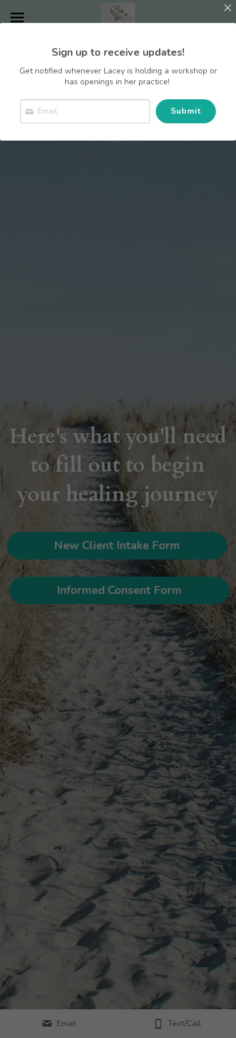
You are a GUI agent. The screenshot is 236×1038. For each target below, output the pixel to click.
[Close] (227, 8)
